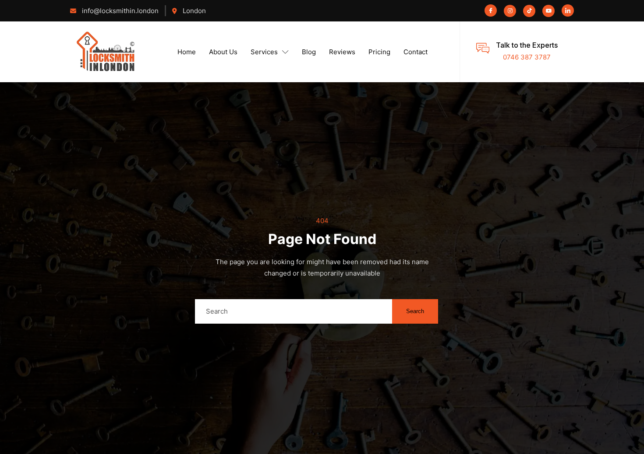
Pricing (379, 52)
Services (264, 52)
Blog (309, 52)
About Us (223, 52)
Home (186, 52)
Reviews (342, 52)
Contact (415, 52)
